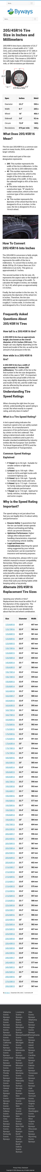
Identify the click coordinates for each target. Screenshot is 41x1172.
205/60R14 (10, 862)
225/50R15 (10, 929)
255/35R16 (10, 977)
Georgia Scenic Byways (6, 1083)
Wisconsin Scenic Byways (32, 1131)
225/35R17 (10, 910)
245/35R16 (10, 953)
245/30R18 (10, 948)
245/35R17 (10, 958)
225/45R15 (10, 920)
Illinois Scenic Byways (6, 1106)
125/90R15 (10, 643)
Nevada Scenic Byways (19, 1090)
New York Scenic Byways (20, 1129)
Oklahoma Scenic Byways (32, 1022)
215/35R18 (10, 872)
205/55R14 (10, 848)
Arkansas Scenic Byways (7, 1037)
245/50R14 (10, 972)
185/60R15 (10, 772)
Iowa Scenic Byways (6, 1121)
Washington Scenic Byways (33, 1113)
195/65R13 (10, 820)
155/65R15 (10, 667)
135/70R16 (10, 648)
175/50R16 (10, 724)
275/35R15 (10, 981)
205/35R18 (10, 829)
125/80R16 (10, 639)
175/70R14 (10, 753)
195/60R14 (10, 815)
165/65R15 (10, 705)
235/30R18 (10, 939)
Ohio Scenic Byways (31, 1014)
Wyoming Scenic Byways (32, 1139)
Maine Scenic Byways (19, 1022)
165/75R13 (10, 715)
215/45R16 (10, 891)
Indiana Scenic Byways (6, 1113)
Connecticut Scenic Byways (8, 1060)
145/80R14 (10, 663)
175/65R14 (10, 743)
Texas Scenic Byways (31, 1083)
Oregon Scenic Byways (31, 1030)
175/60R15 (10, 739)
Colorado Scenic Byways (7, 1052)
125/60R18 (10, 624)
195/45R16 (10, 796)
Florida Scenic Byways (6, 1075)
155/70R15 (10, 677)
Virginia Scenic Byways (31, 1106)
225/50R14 (10, 924)
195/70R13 (10, 824)
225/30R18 (10, 905)
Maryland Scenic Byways (20, 1030)
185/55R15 (10, 762)
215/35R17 (10, 867)
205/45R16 (10, 839)
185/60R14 (10, 767)
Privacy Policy (17, 1168)
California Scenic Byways (7, 1045)
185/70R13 (10, 782)
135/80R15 (10, 653)
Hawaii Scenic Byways (6, 1090)
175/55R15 (10, 729)
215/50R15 (10, 896)
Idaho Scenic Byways (6, 1098)
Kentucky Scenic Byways (7, 1136)
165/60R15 (10, 701)
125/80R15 (10, 634)
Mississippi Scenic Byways (20, 1060)
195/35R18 (10, 786)
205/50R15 (10, 843)
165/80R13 (10, 720)
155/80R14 (10, 686)
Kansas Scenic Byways (6, 1129)
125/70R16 (10, 629)
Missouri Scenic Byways (19, 1068)
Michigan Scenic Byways (19, 1045)
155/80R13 (10, 682)
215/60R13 (10, 901)
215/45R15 (10, 886)
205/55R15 (10, 853)
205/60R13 (10, 858)
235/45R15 (10, 943)
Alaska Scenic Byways (6, 1022)
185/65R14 (10, 777)
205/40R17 (10, 834)
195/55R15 (10, 810)
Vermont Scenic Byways (32, 1098)
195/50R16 (10, 805)
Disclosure (25, 1168)
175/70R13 (10, 748)
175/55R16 (10, 734)
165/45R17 (10, 696)
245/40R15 (10, 962)
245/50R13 (10, 967)
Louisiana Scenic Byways (20, 1014)
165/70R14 (10, 710)
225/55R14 (10, 934)
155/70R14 (10, 672)
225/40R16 (10, 915)
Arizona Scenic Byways (6, 1030)
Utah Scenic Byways (31, 1090)
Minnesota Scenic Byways (20, 1052)
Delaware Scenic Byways (7, 1068)
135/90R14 (10, 658)
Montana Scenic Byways (19, 1075)
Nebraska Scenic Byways (20, 1083)
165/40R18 (10, 691)
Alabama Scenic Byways (7, 1014)
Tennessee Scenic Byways (33, 1075)
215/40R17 (10, 881)
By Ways (7, 993)
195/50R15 (10, 801)
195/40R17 (10, 791)
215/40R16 (10, 877)
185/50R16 (10, 758)
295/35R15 (10, 986)
